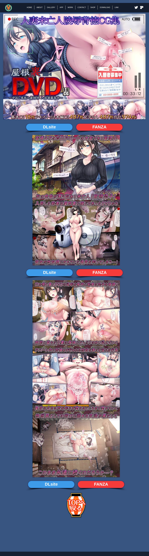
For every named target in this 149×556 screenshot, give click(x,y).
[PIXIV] (142, 7)
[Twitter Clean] (136, 7)
